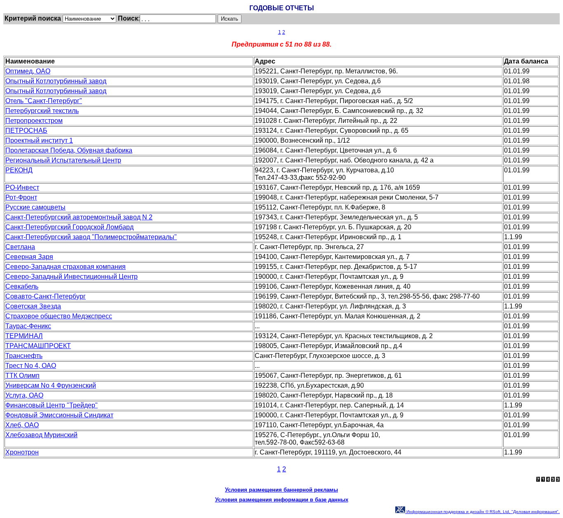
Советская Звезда (33, 306)
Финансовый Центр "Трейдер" (51, 405)
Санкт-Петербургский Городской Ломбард (69, 227)
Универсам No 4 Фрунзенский (50, 385)
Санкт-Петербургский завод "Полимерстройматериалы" (91, 236)
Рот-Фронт (21, 197)
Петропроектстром (34, 120)
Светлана (20, 246)
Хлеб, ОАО (22, 425)
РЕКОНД (19, 170)
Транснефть (23, 355)
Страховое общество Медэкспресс (58, 316)
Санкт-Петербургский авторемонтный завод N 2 (78, 217)
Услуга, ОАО (24, 395)
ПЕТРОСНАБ (26, 130)
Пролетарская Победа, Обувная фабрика (68, 150)
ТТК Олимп (22, 375)
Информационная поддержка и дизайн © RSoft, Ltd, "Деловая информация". (482, 511)
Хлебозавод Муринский (41, 434)
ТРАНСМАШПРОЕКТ (38, 345)
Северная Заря (29, 256)
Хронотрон (22, 452)
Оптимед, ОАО (27, 71)
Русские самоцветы (35, 207)
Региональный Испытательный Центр (63, 160)
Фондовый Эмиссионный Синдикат (59, 415)
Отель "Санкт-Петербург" (43, 100)
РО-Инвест (22, 187)
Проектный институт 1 (39, 140)
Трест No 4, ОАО (30, 365)
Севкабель (21, 286)
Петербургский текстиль (42, 110)
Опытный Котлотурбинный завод (55, 81)
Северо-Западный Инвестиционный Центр (71, 276)
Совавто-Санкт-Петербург (45, 296)
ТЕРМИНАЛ (24, 335)
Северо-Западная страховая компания (65, 266)
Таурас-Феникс (28, 326)
